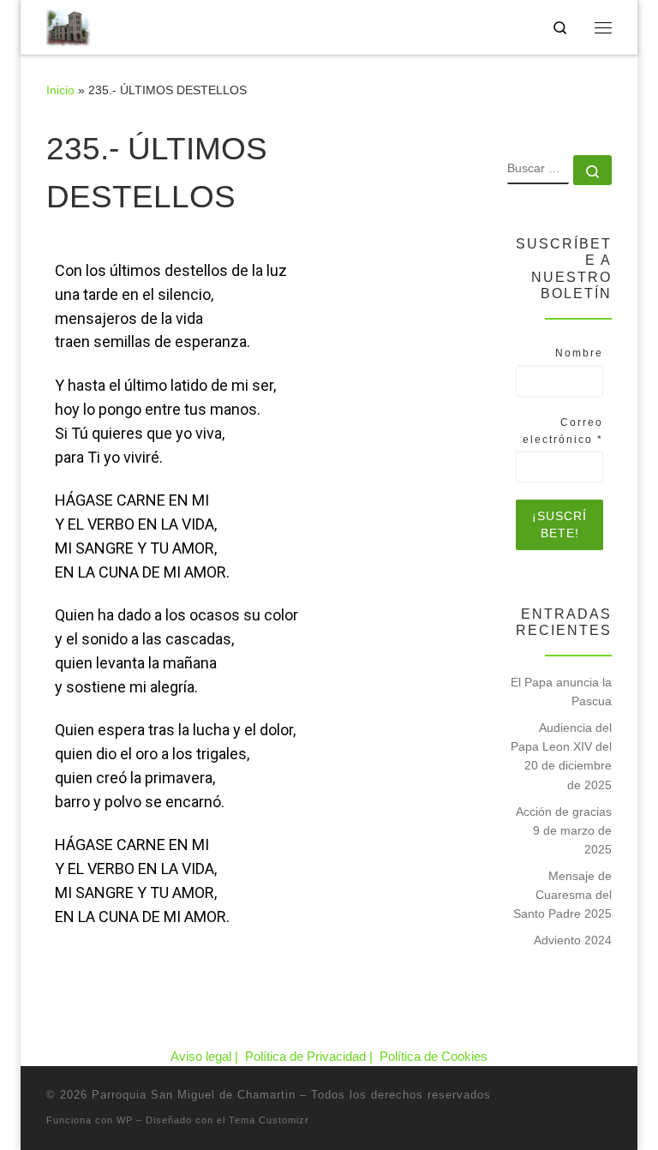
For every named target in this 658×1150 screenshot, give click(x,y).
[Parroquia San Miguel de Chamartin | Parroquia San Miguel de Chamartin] (68, 25)
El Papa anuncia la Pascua (561, 691)
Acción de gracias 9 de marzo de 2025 (564, 830)
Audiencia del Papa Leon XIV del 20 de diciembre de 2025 (561, 756)
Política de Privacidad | (310, 1056)
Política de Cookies (434, 1056)
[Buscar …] (592, 170)
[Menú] (603, 27)
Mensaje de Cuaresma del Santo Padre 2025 (562, 894)
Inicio (60, 90)
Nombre (579, 353)
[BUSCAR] (538, 169)
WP (125, 1120)
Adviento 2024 (573, 940)
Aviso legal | (206, 1056)
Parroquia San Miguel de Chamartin (194, 1094)
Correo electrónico (563, 431)
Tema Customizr (269, 1120)
